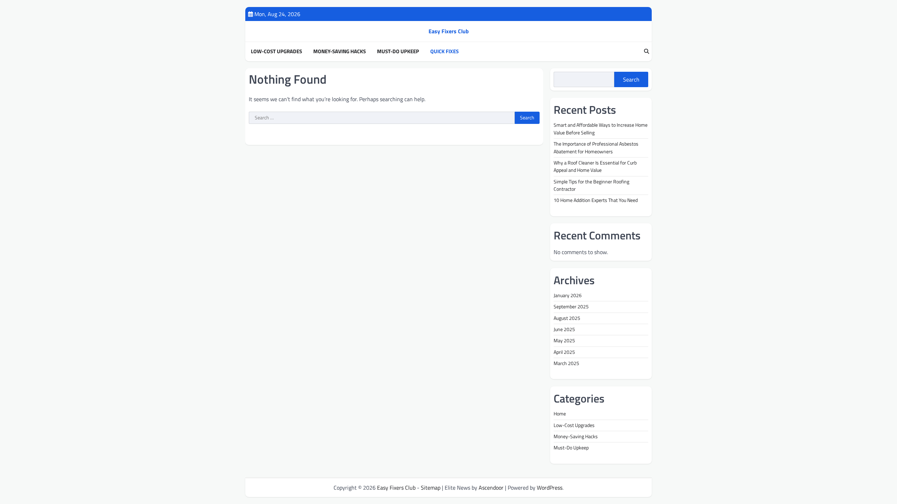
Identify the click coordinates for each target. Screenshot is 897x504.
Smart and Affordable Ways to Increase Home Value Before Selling (601, 128)
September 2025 (571, 306)
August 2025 (567, 318)
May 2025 (564, 340)
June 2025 (564, 329)
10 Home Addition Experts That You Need (596, 200)
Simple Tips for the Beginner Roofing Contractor (591, 185)
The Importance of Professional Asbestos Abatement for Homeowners (596, 147)
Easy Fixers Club (449, 31)
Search (631, 79)
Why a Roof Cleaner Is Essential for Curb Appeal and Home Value (595, 166)
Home (560, 414)
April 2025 (564, 352)
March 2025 (566, 363)
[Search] (646, 51)
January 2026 (568, 295)
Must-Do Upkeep (398, 51)
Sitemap (430, 487)
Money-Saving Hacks (339, 51)
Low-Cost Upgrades (276, 51)
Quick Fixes (444, 51)
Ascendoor (491, 487)
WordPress (549, 487)
